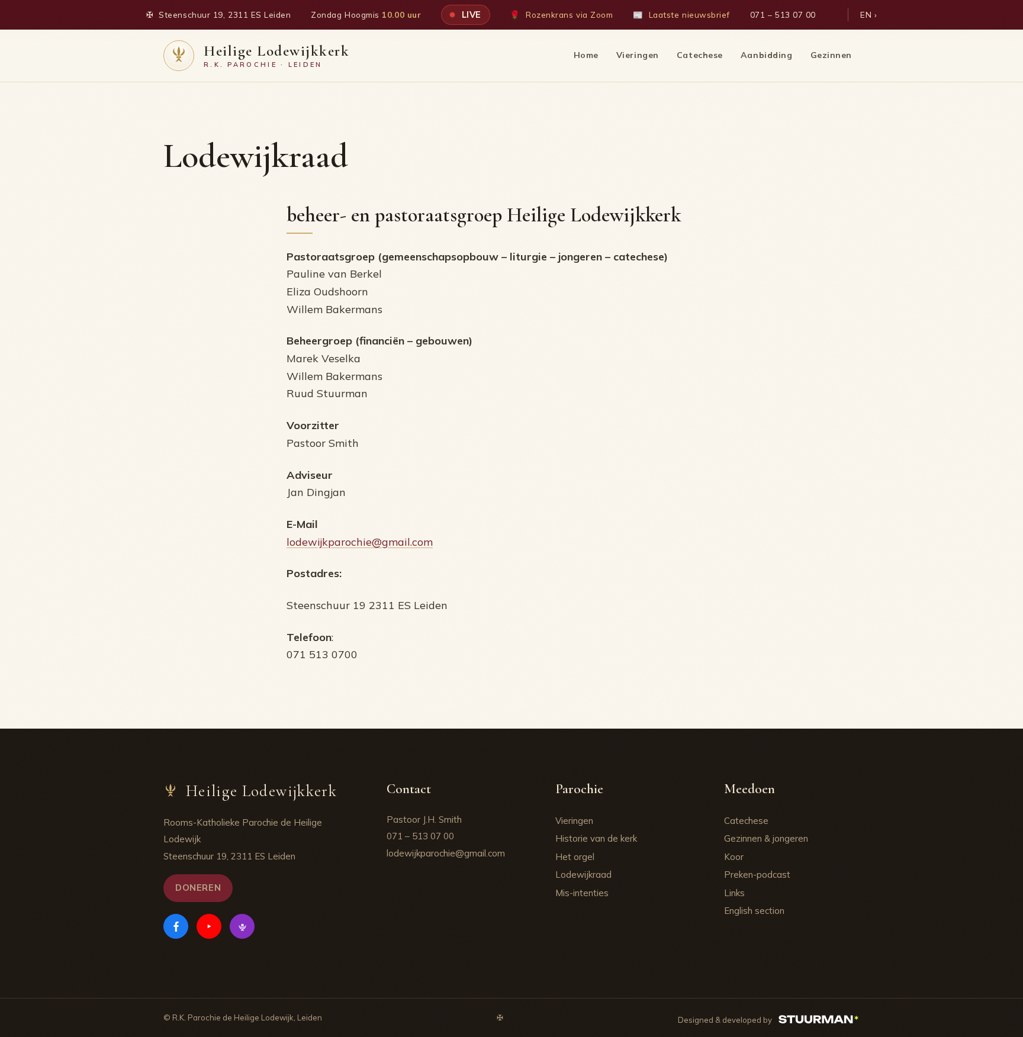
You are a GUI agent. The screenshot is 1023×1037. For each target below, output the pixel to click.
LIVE (470, 14)
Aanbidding (767, 55)
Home (586, 55)
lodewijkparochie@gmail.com (360, 542)
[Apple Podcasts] (242, 926)
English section (754, 910)
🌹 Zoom (561, 14)
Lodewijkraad (583, 874)
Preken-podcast (757, 874)
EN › (868, 14)
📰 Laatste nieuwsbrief (681, 14)
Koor (734, 856)
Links (734, 892)
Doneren (198, 887)
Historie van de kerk (596, 838)
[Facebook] (175, 926)
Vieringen (637, 55)
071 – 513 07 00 (783, 14)
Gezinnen (831, 55)
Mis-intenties (582, 892)
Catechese (700, 55)
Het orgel (574, 856)
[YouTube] (209, 926)
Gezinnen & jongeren (766, 838)
